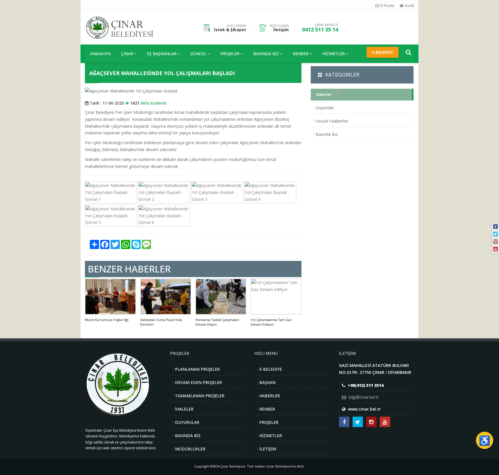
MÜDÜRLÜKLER (190, 449)
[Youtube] (495, 249)
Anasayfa (100, 53)
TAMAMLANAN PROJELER (199, 395)
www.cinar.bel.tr (364, 409)
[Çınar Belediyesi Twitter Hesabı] (358, 422)
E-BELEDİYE (270, 369)
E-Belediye (382, 52)
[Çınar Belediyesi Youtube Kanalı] (385, 422)
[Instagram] (495, 241)
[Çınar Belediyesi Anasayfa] (124, 27)
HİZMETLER (333, 53)
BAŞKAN (267, 382)
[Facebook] (495, 226)
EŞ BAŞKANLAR (161, 53)
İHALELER (184, 409)
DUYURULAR (187, 422)
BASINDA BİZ (188, 435)
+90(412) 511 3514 (365, 385)
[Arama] (408, 52)
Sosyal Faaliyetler (332, 121)
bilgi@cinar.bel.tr (364, 397)
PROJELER (229, 53)
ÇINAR (127, 53)
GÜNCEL (198, 53)
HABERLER (269, 395)
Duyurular (325, 107)
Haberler (324, 94)
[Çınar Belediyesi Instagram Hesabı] (371, 422)
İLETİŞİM (267, 449)
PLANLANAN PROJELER (197, 369)
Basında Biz (266, 53)
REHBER (300, 53)
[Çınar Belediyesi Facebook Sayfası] (344, 422)
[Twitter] (495, 234)
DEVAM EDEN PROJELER (198, 382)
